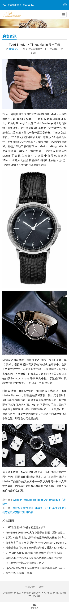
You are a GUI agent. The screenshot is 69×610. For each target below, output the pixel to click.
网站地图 (35, 595)
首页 (41, 587)
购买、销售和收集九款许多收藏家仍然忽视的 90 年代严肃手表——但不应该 (36, 537)
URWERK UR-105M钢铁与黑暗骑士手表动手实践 (34, 552)
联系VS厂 (30, 587)
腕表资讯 (14, 49)
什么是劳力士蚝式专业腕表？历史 (25, 562)
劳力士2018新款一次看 (19, 572)
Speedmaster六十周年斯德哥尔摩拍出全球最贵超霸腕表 (36, 568)
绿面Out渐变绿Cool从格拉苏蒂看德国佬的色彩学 (34, 557)
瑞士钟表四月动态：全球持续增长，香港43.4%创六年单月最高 (36, 547)
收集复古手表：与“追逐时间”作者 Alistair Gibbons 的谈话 (36, 542)
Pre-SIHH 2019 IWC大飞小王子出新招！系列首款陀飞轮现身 (36, 532)
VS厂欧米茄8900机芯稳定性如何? (25, 527)
